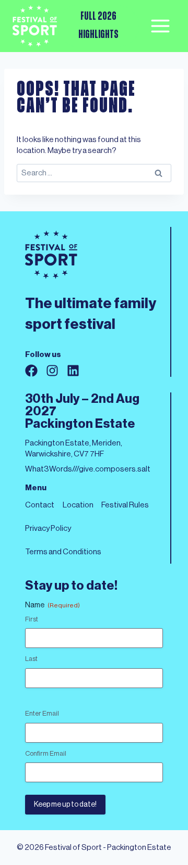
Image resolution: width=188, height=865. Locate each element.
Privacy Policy (48, 528)
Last (31, 658)
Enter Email (42, 713)
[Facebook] (31, 370)
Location (78, 505)
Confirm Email (45, 753)
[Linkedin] (73, 370)
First (31, 619)
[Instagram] (52, 370)
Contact (39, 505)
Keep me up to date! (65, 804)
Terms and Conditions (63, 552)
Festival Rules (125, 505)
